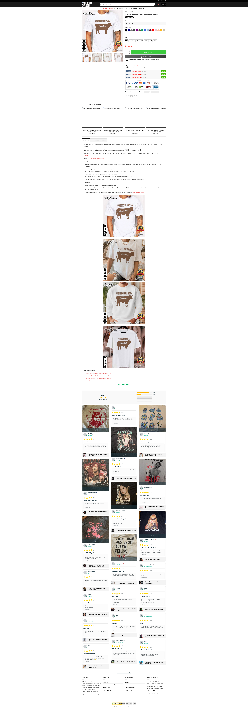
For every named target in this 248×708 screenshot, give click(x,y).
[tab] (86, 140)
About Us (105, 682)
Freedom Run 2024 (155, 91)
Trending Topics (107, 8)
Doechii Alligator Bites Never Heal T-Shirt (127, 635)
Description (86, 140)
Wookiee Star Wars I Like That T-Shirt (126, 661)
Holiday (115, 8)
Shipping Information (130, 687)
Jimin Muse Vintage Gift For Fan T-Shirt (126, 478)
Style (126, 20)
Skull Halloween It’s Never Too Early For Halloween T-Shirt (92, 131)
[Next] (120, 31)
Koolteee (86, 155)
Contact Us (127, 685)
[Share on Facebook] (126, 96)
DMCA (126, 693)
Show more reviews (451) (124, 672)
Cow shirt (147, 91)
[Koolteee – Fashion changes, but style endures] (88, 4)
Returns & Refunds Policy (109, 685)
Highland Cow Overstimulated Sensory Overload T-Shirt (98, 373)
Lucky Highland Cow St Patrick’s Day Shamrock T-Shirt (98, 378)
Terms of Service (107, 690)
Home (126, 11)
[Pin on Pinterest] (134, 96)
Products (141, 8)
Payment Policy (128, 690)
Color (126, 27)
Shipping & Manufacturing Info (98, 140)
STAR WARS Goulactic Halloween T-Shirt (135, 130)
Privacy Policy (106, 687)
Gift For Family (123, 8)
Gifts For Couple (133, 8)
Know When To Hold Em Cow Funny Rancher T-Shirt (97, 375)
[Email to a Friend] (131, 96)
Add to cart (148, 52)
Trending (131, 11)
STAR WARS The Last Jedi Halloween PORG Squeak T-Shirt (156, 131)
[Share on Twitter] (129, 96)
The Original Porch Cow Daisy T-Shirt (94, 381)
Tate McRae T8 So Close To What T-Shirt (98, 614)
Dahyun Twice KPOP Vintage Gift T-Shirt (126, 530)
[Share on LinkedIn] (137, 96)
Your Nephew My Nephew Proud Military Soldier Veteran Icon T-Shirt (113, 131)
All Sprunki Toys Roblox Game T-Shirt (154, 609)
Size (126, 37)
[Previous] (84, 31)
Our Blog (127, 682)
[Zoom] (83, 50)
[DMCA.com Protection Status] (117, 704)
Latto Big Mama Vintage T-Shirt (152, 559)
